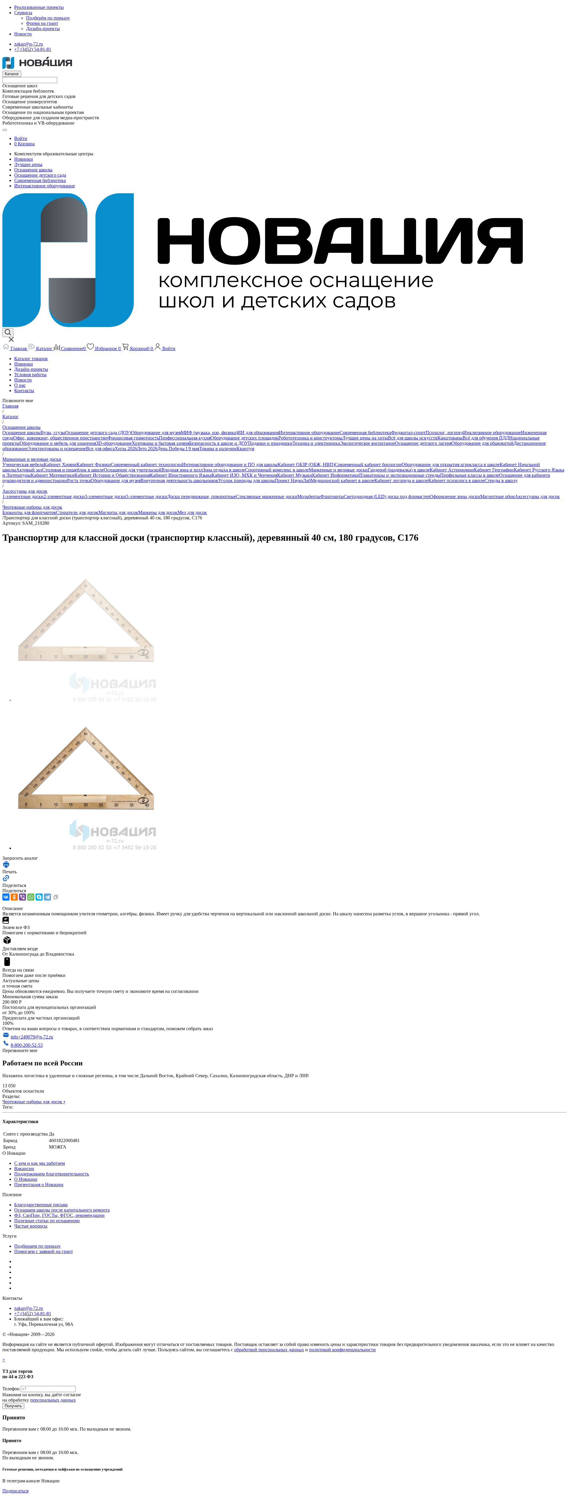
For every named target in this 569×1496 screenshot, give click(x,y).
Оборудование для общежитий (482, 443)
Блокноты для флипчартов (29, 512)
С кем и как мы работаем (39, 1163)
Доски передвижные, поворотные (201, 496)
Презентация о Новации (38, 1184)
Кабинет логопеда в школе (401, 480)
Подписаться (15, 1490)
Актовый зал (29, 469)
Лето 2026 (147, 448)
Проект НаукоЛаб (293, 480)
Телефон (11, 1388)
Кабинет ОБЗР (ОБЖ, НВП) (306, 464)
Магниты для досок (118, 512)
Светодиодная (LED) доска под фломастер (387, 496)
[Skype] (39, 897)
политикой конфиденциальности (342, 1349)
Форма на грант (42, 23)
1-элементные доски (23, 496)
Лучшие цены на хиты (365, 437)
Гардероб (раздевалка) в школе (399, 469)
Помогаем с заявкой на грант (43, 1251)
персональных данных (53, 1399)
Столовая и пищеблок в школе (73, 469)
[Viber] (22, 897)
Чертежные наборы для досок (33, 1101)
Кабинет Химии (60, 464)
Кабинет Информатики (335, 475)
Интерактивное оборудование (44, 185)
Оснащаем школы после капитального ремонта (62, 1209)
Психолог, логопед (444, 432)
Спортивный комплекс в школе (277, 469)
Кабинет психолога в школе (456, 480)
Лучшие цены (28, 164)
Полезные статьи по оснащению (47, 1220)
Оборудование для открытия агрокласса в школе (451, 464)
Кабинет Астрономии (452, 469)
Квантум (245, 448)
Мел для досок (192, 512)
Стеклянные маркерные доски (266, 496)
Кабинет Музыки (294, 475)
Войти (20, 138)
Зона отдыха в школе (224, 469)
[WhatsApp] (30, 897)
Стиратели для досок (77, 512)
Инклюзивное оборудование (492, 432)
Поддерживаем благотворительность (51, 1173)
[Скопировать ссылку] (55, 897)
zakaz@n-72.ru (28, 43)
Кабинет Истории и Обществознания (112, 475)
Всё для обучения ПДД (486, 437)
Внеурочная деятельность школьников (179, 480)
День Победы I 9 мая (178, 448)
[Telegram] (47, 897)
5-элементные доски (146, 496)
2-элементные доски (64, 496)
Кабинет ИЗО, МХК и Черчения (244, 475)
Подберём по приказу (48, 17)
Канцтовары (450, 437)
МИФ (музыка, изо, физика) (209, 432)
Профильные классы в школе (469, 475)
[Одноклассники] (14, 897)
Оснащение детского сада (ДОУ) (98, 432)
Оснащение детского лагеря (423, 443)
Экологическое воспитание (367, 443)
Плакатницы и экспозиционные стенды (399, 475)
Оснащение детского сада (40, 175)
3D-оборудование (114, 443)
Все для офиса (100, 448)
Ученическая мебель (23, 464)
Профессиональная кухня (184, 437)
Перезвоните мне (19, 1050)
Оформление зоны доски (455, 496)
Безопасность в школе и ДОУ (218, 443)
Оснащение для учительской (133, 469)
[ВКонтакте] (5, 897)
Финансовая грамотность (133, 437)
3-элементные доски (105, 496)
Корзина (26, 143)
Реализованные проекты (39, 7)
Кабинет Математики (52, 475)
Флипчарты (332, 496)
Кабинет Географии (494, 469)
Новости (23, 33)
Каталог (12, 74)
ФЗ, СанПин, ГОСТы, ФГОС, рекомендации (59, 1215)
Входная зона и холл (182, 469)
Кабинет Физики (93, 464)
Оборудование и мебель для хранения (58, 443)
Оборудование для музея (156, 432)
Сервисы (23, 12)
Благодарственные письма (41, 1204)
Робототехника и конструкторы (310, 437)
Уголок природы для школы (246, 480)
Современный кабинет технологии (146, 464)
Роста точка (79, 480)
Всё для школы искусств (412, 437)
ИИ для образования (258, 432)
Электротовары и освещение (57, 448)
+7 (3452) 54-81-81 (32, 49)
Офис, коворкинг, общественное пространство (60, 437)
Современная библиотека (40, 180)
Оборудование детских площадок (244, 437)
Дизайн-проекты (43, 28)
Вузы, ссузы (53, 432)
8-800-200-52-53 (27, 1045)
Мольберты (308, 496)
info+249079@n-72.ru (32, 1036)
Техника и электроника (316, 443)
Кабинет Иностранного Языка (181, 475)
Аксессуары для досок (537, 496)
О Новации (25, 1179)
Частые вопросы (30, 1225)
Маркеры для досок (158, 512)
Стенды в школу (501, 480)
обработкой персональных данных (269, 1349)
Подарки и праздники (270, 443)
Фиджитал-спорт (408, 432)
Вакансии (24, 1168)
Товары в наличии (217, 448)
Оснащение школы (33, 169)
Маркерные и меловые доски (338, 469)
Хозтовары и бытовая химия (160, 443)
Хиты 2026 (126, 448)
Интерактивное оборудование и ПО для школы (230, 464)
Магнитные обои (497, 496)
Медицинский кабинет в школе (342, 480)
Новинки (23, 159)
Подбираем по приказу (37, 1246)
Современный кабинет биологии (368, 464)
